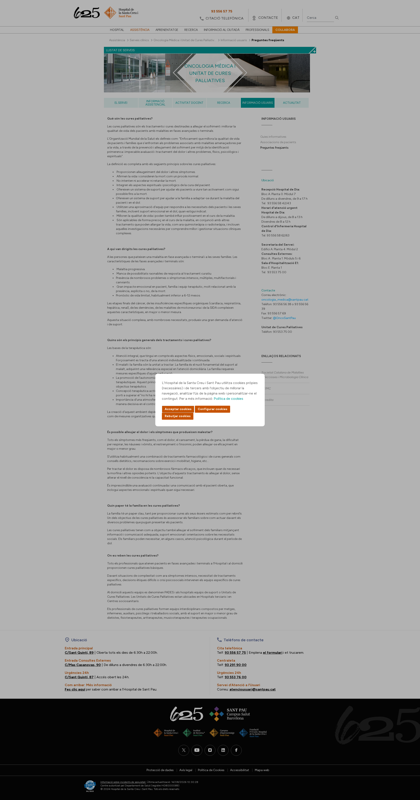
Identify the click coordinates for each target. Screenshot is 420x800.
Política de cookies (228, 398)
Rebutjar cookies (178, 416)
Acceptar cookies (178, 409)
